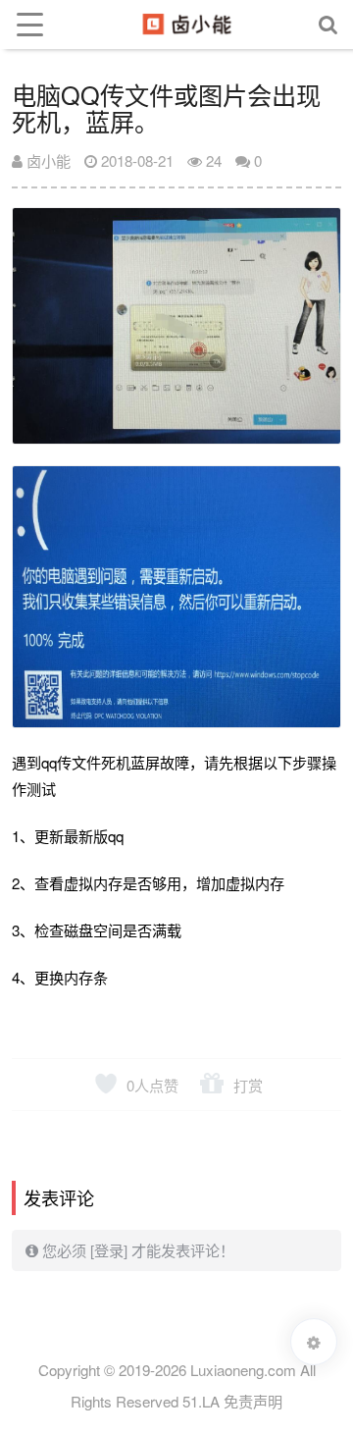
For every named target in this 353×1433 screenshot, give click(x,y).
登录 (109, 1250)
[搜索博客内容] (328, 24)
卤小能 (47, 160)
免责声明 (253, 1401)
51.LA (201, 1401)
